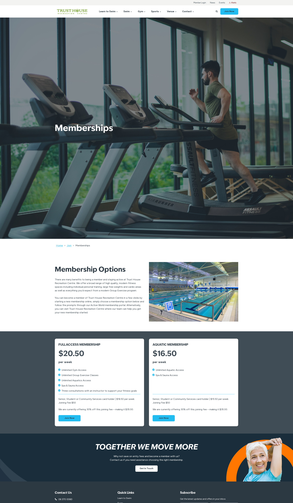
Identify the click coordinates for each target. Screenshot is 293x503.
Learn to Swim (125, 498)
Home (59, 245)
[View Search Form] (217, 11)
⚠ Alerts (232, 3)
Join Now (229, 11)
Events (222, 3)
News (212, 3)
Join (69, 245)
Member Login (200, 3)
